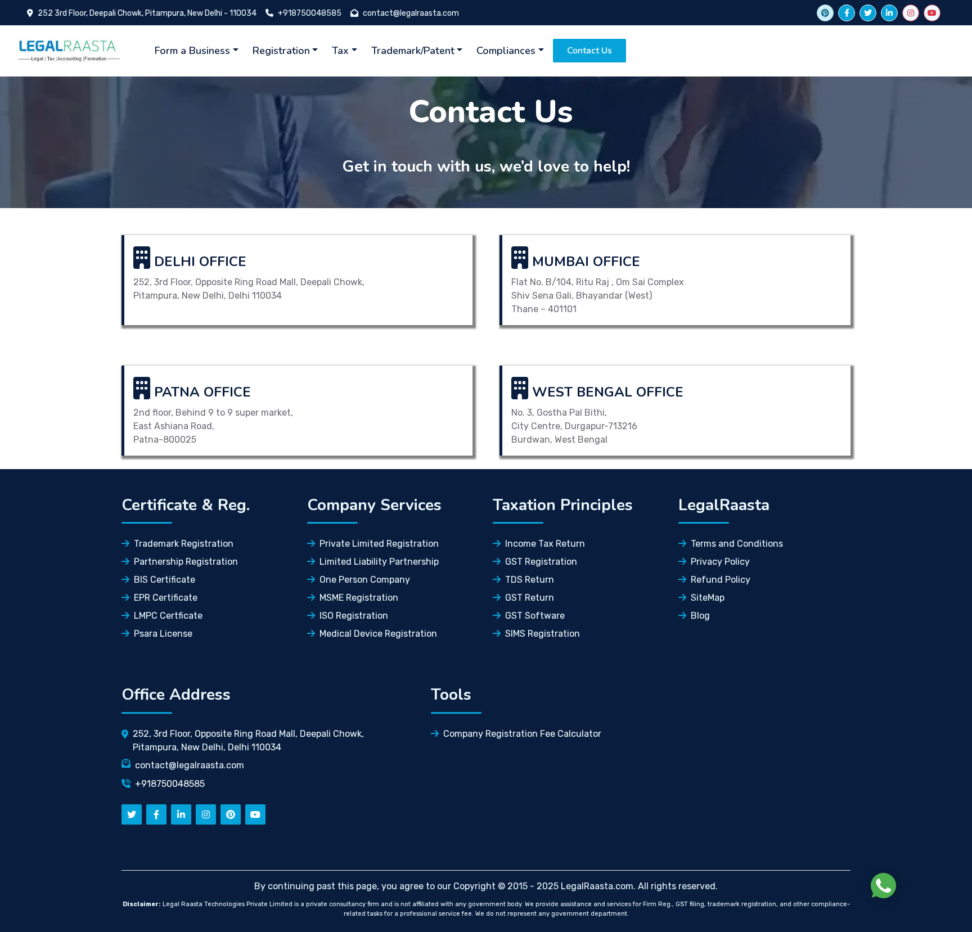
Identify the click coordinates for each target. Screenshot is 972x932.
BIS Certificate (164, 579)
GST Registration (541, 561)
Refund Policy (720, 579)
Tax (340, 50)
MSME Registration (359, 597)
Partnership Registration (186, 561)
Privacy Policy (720, 561)
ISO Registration (354, 615)
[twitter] (868, 12)
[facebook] (846, 12)
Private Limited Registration (379, 543)
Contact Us (589, 50)
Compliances (506, 50)
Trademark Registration (183, 543)
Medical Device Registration (378, 633)
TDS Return (529, 579)
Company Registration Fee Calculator (522, 733)
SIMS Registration (542, 633)
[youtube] (932, 12)
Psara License (163, 633)
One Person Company (365, 579)
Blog (700, 615)
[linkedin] (889, 12)
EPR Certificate (165, 597)
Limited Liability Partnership (379, 561)
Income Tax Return (545, 543)
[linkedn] (181, 814)
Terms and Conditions (737, 543)
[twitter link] (825, 12)
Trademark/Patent (412, 50)
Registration (281, 50)
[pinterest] (230, 814)
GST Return (529, 597)
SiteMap (707, 597)
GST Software (535, 615)
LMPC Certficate (168, 615)
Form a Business (192, 50)
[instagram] (910, 12)
